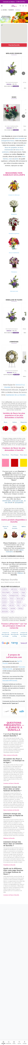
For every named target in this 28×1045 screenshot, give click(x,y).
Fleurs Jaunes (24, 454)
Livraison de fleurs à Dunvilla (11, 783)
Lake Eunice (14, 589)
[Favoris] (20, 6)
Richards (4, 598)
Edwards (19, 602)
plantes (16, 159)
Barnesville (5, 611)
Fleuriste (11, 10)
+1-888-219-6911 (20, 1)
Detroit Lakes (20, 598)
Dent (18, 605)
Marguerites (24, 422)
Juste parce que (17, 501)
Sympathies (19, 502)
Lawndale (12, 608)
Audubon (4, 602)
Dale (12, 611)
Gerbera (15, 422)
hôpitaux (20, 573)
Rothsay (20, 608)
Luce (24, 605)
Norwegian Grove (13, 595)
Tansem (4, 595)
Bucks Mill (23, 589)
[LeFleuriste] (14, 6)
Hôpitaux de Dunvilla (9, 838)
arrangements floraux (8, 140)
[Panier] (23, 6)
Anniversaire (6, 501)
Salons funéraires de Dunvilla (11, 810)
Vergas (23, 592)
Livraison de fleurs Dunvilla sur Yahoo (24, 634)
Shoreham (15, 592)
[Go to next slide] (23, 73)
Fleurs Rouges (15, 454)
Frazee (12, 602)
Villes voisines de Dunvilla (10, 755)
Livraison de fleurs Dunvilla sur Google (5, 634)
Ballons (24, 526)
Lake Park (11, 605)
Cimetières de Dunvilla (9, 865)
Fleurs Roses (5, 454)
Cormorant (5, 589)
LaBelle (4, 605)
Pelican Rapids (6, 592)
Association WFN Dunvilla (9, 680)
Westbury (4, 608)
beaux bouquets (20, 138)
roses (10, 159)
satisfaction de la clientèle (16, 395)
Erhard (11, 598)
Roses (5, 422)
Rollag (23, 595)
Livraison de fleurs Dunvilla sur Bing (15, 634)
